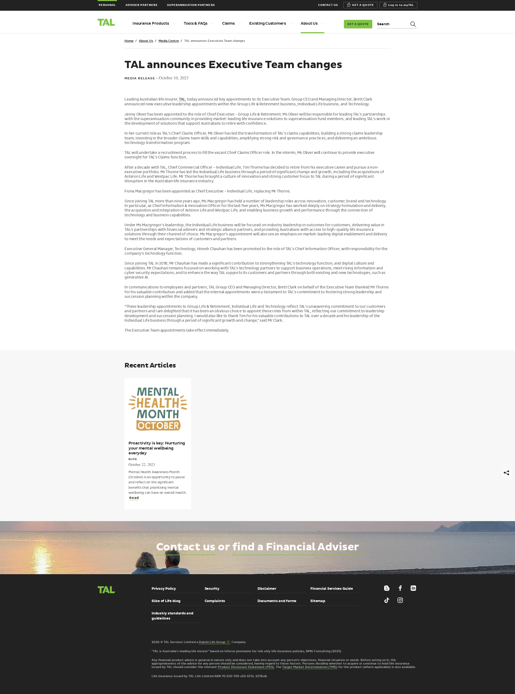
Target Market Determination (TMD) (309, 667)
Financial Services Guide (331, 589)
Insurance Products (151, 23)
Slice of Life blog (166, 601)
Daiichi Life (215, 642)
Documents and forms (277, 601)
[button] (111, 613)
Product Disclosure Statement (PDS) (246, 667)
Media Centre (169, 41)
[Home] (109, 23)
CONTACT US (328, 5)
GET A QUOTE (363, 5)
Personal (107, 5)
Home (129, 41)
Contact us (185, 547)
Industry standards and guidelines (172, 616)
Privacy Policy (164, 589)
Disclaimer (267, 589)
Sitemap (317, 601)
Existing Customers (267, 23)
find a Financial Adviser (295, 547)
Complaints (215, 601)
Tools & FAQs (195, 23)
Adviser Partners (141, 5)
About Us (309, 23)
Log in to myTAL (401, 5)
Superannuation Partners (191, 5)
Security (212, 589)
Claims (228, 23)
